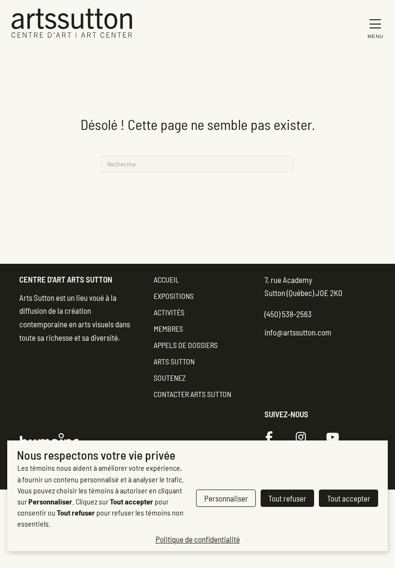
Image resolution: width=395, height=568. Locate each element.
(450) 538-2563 (288, 314)
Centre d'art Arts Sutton (65, 279)
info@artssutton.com (297, 332)
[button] (373, 28)
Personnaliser (226, 498)
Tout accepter (348, 498)
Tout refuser (287, 498)
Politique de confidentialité (198, 539)
